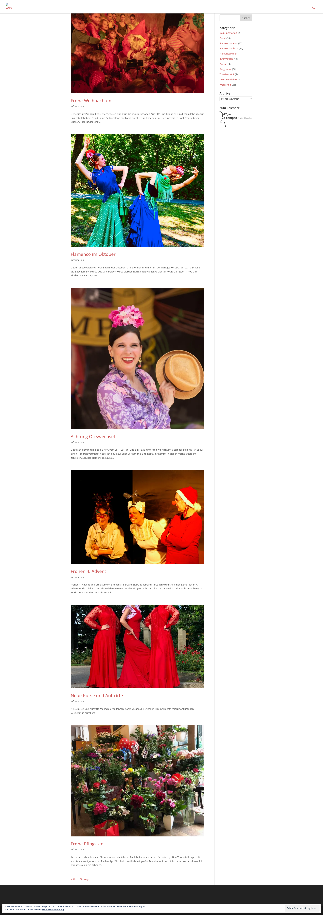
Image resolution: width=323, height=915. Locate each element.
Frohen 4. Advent (88, 571)
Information (77, 106)
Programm (225, 69)
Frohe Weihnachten (91, 101)
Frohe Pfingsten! (88, 844)
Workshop (225, 84)
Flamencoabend (229, 43)
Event (223, 38)
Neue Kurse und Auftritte (97, 695)
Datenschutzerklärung (53, 909)
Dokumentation (228, 32)
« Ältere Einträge (80, 879)
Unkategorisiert (228, 79)
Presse (223, 64)
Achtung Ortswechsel (93, 436)
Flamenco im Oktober (93, 254)
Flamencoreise (228, 53)
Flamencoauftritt (229, 48)
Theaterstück (227, 74)
